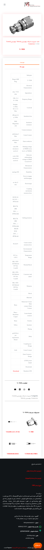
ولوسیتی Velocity (22, 41)
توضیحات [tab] (22, 62)
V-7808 (31, 431)
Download (16, 371)
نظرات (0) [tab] (22, 67)
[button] (29, 389)
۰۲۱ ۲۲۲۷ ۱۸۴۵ (29, 538)
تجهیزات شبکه (31, 41)
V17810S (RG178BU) (31, 453)
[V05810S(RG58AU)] (13, 444)
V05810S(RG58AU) (13, 453)
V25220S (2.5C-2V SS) (13, 431)
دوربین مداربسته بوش (34, 470)
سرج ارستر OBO (36, 485)
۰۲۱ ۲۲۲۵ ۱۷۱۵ (31, 535)
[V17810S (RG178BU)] (31, 444)
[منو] (5, 4)
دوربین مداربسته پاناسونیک (33, 478)
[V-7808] (31, 422)
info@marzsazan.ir (29, 522)
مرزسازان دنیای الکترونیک (19, 547)
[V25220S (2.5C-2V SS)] (13, 422)
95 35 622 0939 (22, 526)
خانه (38, 41)
